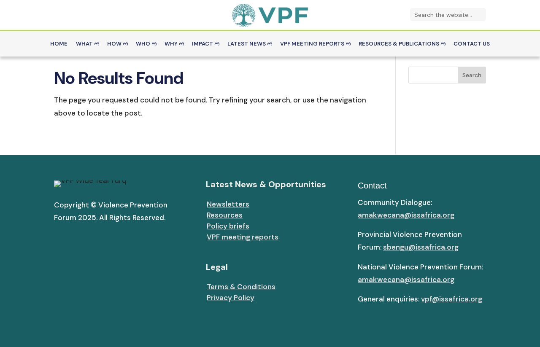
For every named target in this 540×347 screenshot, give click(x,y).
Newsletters (228, 204)
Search (471, 75)
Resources (225, 215)
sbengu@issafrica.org (421, 247)
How (114, 44)
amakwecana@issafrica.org (406, 215)
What (84, 44)
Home (59, 44)
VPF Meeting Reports (312, 44)
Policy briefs (228, 226)
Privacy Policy (230, 297)
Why (171, 44)
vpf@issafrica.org (451, 299)
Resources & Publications (399, 44)
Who (143, 44)
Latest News (246, 44)
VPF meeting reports (242, 237)
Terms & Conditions (241, 286)
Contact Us (472, 44)
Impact (202, 44)
